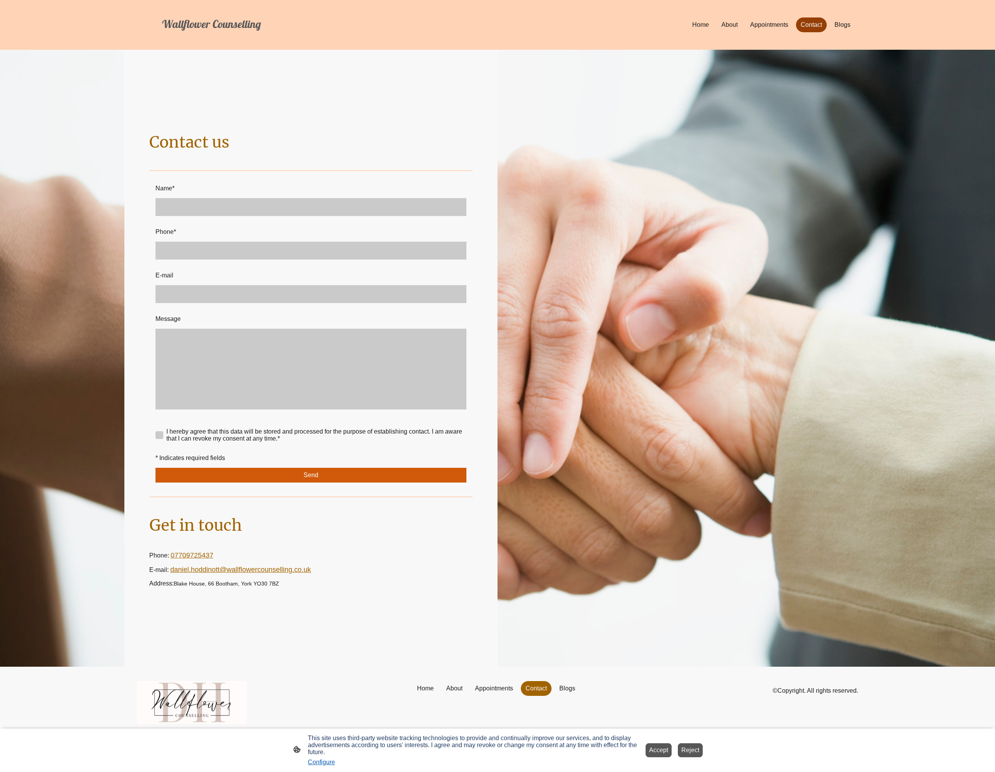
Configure (321, 762)
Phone (165, 231)
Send (311, 475)
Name (165, 188)
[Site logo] (253, 38)
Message (168, 318)
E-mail (164, 275)
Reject (690, 750)
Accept (658, 750)
